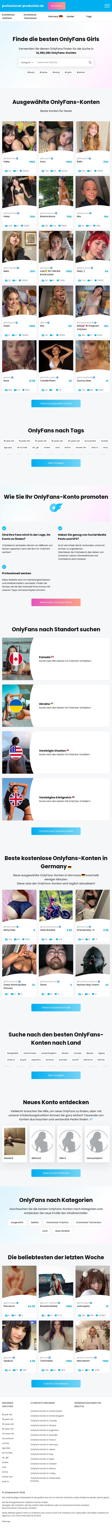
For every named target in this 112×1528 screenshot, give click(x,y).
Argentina (36, 1059)
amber (47, 447)
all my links (22, 447)
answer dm (81, 447)
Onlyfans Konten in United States (46, 1411)
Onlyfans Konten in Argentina (44, 1430)
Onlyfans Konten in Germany (44, 1444)
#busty (31, 72)
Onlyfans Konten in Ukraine (43, 1425)
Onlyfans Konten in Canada (43, 1420)
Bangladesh (12, 1053)
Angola (23, 1059)
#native (43, 72)
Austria (75, 1059)
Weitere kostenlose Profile (56, 1007)
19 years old (24, 441)
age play (8, 447)
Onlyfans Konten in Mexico (43, 1468)
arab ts (94, 447)
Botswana (93, 1066)
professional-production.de (23, 6)
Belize (31, 1066)
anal (57, 447)
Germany (53, 16)
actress (104, 441)
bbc (72, 454)
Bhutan (52, 1066)
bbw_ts (91, 454)
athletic (38, 454)
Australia (63, 1059)
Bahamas (88, 1059)
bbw (81, 454)
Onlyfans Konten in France (43, 1439)
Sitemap (6, 1521)
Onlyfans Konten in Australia (43, 1435)
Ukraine (65, 1053)
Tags (89, 16)
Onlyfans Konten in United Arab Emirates (45, 1479)
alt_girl (35, 447)
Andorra (11, 1059)
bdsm (103, 454)
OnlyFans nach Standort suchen (56, 831)
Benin (41, 1066)
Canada (77, 1053)
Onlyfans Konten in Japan (42, 1449)
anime (67, 447)
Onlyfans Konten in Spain (42, 1459)
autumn (51, 454)
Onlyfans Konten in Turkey (43, 1473)
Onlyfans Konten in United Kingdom (47, 1415)
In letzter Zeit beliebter (56, 1383)
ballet (62, 454)
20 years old (40, 441)
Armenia (50, 1059)
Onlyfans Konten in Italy (41, 1454)
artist (9, 454)
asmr (19, 454)
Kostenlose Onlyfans (8, 16)
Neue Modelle (62, 1230)
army (105, 447)
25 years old (57, 441)
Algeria (101, 1053)
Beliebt (35, 1222)
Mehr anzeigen (56, 463)
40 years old (73, 441)
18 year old (9, 441)
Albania (89, 1053)
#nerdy (56, 72)
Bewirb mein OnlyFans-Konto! (56, 602)
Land (44, 1230)
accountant (90, 441)
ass (28, 454)
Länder (70, 16)
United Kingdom (49, 1053)
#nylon (68, 72)
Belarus (7, 1066)
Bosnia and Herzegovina (72, 1066)
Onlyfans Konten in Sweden (43, 1463)
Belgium (20, 1066)
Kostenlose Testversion (30, 16)
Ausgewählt (17, 1222)
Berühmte (56, 5)
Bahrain (101, 1059)
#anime (81, 72)
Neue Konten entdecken (56, 1173)
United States (29, 1053)
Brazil (105, 1066)
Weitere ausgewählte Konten (56, 403)
